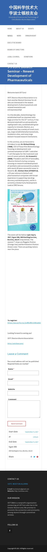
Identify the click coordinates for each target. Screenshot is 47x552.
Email (10, 379)
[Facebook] (31, 457)
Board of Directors (15, 50)
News (19, 36)
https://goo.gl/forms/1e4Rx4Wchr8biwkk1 (24, 323)
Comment (12, 399)
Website (11, 389)
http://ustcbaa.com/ (16, 343)
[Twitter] (34, 457)
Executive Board (14, 43)
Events (31, 29)
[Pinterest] (37, 457)
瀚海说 (10, 36)
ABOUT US (20, 29)
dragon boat (30, 36)
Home (9, 29)
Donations (28, 57)
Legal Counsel (13, 57)
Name (10, 369)
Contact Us (12, 64)
